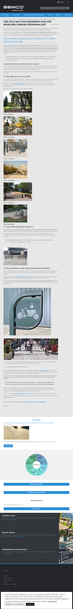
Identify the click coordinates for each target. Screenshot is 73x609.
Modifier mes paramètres (15, 604)
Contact (58, 14)
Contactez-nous (8, 578)
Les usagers (16, 14)
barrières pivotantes (19, 83)
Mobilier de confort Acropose (36, 492)
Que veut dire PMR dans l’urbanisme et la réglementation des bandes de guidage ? (29, 423)
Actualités (37, 420)
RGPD (5, 582)
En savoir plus (36, 508)
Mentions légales (8, 580)
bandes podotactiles (28, 402)
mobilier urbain (9, 45)
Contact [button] (6, 406)
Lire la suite (8, 446)
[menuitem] (63, 2)
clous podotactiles (40, 402)
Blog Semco (67, 14)
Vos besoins (5, 14)
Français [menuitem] (61, 2)
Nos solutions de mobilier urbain (34, 14)
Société (50, 14)
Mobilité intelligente (36, 484)
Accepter (30, 604)
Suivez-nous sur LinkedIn (10, 584)
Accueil (5, 19)
